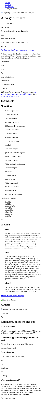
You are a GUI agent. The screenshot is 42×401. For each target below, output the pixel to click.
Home (7, 3)
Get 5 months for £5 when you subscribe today (17, 50)
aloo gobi (8, 94)
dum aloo (15, 94)
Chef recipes (9, 7)
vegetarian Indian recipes (9, 96)
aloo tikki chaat (25, 94)
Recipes (8, 5)
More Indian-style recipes (12, 295)
